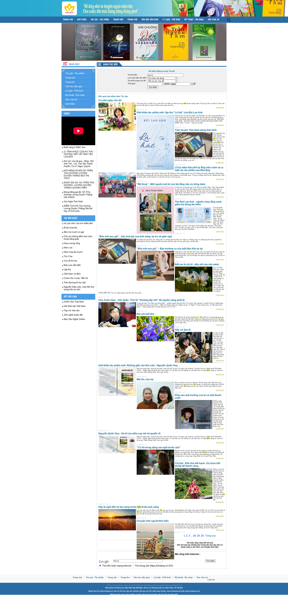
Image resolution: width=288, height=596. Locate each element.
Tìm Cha (68, 256)
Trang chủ (68, 20)
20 (202, 535)
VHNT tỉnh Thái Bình (74, 301)
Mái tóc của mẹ (145, 379)
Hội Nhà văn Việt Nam (75, 306)
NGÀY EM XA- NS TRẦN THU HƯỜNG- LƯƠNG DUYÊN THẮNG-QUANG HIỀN (79, 185)
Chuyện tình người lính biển (153, 521)
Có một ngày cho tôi (109, 100)
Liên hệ (211, 580)
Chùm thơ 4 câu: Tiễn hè (76, 278)
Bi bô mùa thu (70, 227)
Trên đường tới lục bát (75, 282)
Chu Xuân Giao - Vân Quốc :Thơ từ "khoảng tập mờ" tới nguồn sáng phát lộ (141, 300)
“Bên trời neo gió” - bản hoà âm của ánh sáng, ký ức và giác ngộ (135, 236)
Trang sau (210, 535)
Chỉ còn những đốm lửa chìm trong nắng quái (78, 237)
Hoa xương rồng (72, 243)
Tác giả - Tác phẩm (100, 20)
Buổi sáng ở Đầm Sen (75, 147)
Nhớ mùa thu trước (73, 252)
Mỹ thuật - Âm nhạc (194, 20)
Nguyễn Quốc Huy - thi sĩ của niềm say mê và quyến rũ (129, 433)
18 (194, 535)
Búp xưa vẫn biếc (72, 265)
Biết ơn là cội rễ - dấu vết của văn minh (197, 264)
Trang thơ (132, 20)
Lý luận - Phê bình (171, 20)
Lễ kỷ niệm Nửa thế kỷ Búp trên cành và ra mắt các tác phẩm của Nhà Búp (199, 168)
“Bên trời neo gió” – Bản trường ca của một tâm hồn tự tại (170, 248)
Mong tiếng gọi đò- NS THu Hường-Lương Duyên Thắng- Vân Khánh (78, 194)
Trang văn (118, 20)
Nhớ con (68, 247)
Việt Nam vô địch (72, 273)
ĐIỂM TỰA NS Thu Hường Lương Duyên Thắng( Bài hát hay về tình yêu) (78, 208)
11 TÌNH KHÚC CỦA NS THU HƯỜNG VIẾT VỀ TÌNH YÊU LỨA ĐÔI (78, 154)
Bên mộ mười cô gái (74, 232)
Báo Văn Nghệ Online (74, 319)
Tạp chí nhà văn (72, 310)
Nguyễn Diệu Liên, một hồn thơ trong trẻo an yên (79, 288)
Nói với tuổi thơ (145, 314)
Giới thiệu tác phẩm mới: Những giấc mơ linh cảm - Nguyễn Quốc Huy (138, 365)
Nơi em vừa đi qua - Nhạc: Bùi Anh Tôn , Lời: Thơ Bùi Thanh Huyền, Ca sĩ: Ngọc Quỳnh (79, 163)
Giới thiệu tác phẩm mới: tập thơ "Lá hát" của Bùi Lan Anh (170, 112)
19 (198, 535)
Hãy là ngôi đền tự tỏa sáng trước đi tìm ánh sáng (128, 507)
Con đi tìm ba (70, 260)
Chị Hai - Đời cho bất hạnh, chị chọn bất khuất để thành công (197, 464)
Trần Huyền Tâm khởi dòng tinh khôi (195, 130)
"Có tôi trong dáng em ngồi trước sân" (159, 447)
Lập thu (67, 269)
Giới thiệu (81, 20)
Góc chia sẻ (213, 20)
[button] (228, 19)
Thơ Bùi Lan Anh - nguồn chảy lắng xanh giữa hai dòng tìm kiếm (198, 203)
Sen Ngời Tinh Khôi (73, 201)
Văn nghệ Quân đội (73, 314)
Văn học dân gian (149, 20)
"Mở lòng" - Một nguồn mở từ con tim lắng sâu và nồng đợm (171, 184)
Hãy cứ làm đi (182, 330)
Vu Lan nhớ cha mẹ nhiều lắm (78, 223)
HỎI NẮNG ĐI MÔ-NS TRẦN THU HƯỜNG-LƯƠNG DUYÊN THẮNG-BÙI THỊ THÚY (78, 174)
